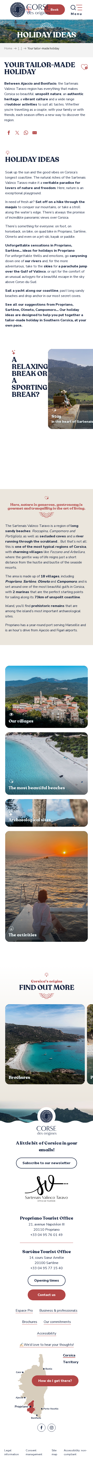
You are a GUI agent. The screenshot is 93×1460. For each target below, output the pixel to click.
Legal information (11, 1452)
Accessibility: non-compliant (75, 1452)
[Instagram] (52, 1428)
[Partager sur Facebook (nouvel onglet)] (8, 133)
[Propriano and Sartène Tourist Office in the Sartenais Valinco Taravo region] (30, 9)
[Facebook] (41, 1428)
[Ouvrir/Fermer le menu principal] (76, 9)
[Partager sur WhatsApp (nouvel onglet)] (26, 133)
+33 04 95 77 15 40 (46, 1268)
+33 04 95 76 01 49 (46, 1234)
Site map (54, 1452)
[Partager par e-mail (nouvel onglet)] (34, 133)
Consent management (34, 1452)
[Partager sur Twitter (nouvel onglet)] (17, 133)
